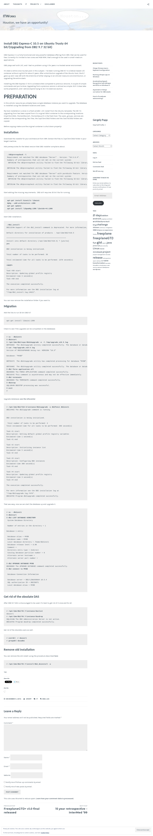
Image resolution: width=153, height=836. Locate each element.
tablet (106, 261)
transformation (99, 263)
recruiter (107, 254)
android (97, 218)
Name (7, 757)
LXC (47, 699)
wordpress (96, 269)
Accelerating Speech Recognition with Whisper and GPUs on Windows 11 (102, 83)
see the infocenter (27, 399)
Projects (34, 4)
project (106, 251)
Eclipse (99, 230)
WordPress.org (98, 171)
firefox (95, 234)
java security (104, 246)
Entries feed (97, 162)
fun (95, 242)
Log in (95, 158)
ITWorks (9, 16)
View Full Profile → (99, 125)
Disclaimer (50, 4)
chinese (96, 227)
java (109, 242)
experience (109, 230)
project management (99, 254)
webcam (99, 267)
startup (98, 261)
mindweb (97, 252)
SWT (102, 261)
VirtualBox (96, 265)
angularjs (104, 219)
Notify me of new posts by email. (19, 787)
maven (102, 249)
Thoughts (17, 4)
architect (109, 219)
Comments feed (98, 167)
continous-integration (105, 227)
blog (94, 225)
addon (105, 215)
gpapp (28, 699)
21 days (97, 215)
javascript (96, 246)
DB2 (44, 699)
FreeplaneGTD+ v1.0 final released (22, 809)
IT (26, 4)
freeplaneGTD (103, 238)
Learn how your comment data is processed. (55, 798)
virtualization (103, 265)
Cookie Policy (45, 833)
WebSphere (105, 267)
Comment (8, 723)
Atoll (107, 221)
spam (94, 261)
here (56, 656)
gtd (99, 242)
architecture (99, 221)
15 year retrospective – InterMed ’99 (71, 809)
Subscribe (98, 203)
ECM (103, 230)
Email (7, 766)
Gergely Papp (100, 120)
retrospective (107, 258)
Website (7, 775)
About (7, 4)
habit (103, 243)
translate (107, 263)
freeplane (104, 233)
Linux (96, 248)
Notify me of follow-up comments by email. (23, 782)
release (98, 257)
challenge (102, 224)
